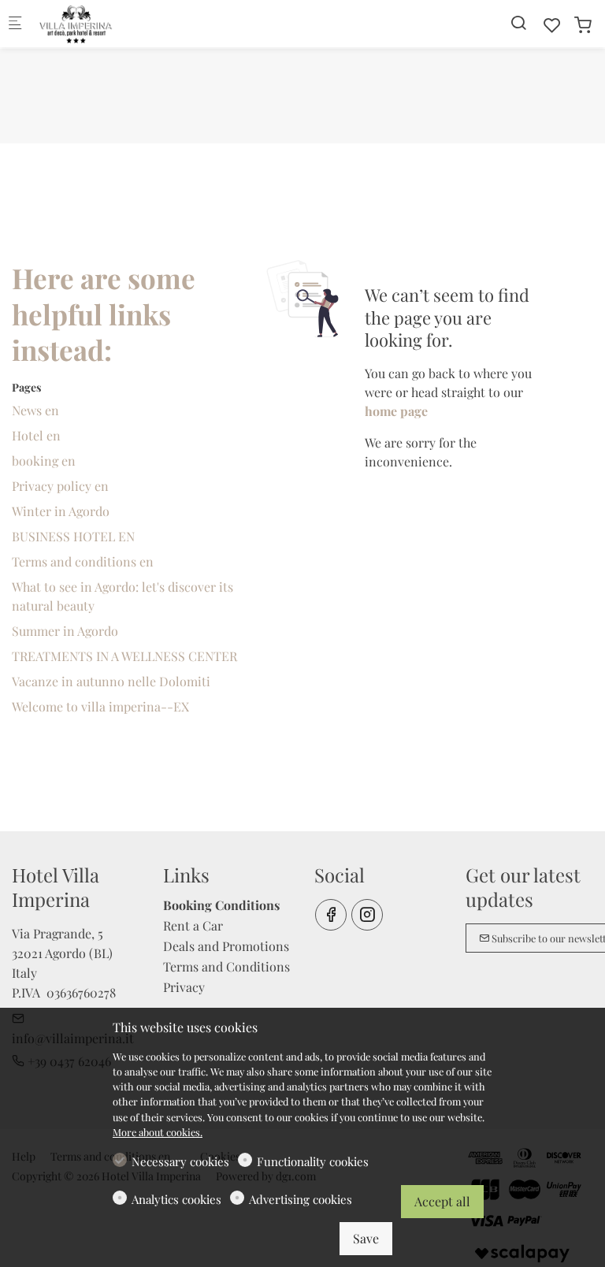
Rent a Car (193, 925)
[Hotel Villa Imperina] (99, 23)
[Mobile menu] (15, 24)
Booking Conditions (221, 905)
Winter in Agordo (60, 511)
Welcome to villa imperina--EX (100, 706)
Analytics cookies (176, 1199)
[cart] (583, 25)
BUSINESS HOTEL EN (73, 536)
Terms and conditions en (83, 561)
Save (366, 1238)
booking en (44, 460)
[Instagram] (367, 915)
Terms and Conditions (226, 966)
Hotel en (36, 435)
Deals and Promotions (226, 946)
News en (35, 410)
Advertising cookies (300, 1199)
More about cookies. (157, 1132)
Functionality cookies (313, 1161)
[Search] (518, 22)
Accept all (442, 1201)
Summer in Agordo (65, 630)
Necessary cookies (180, 1161)
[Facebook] (331, 915)
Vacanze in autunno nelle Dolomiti (111, 681)
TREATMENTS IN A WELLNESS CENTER (124, 656)
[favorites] (552, 25)
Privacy (184, 987)
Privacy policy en (60, 485)
